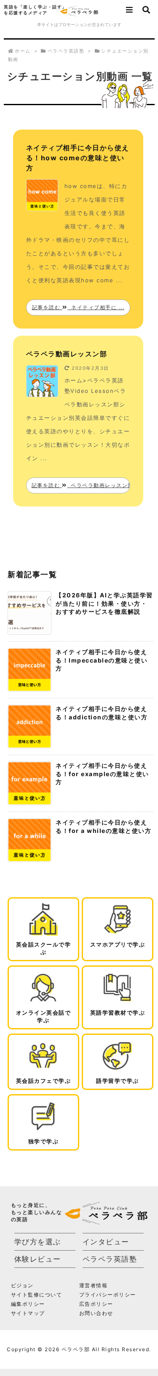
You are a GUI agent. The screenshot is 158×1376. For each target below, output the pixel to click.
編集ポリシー (28, 1304)
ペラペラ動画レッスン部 (66, 354)
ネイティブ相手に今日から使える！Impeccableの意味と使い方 (101, 660)
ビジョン (22, 1285)
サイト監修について (36, 1294)
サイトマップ (28, 1313)
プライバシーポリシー (107, 1294)
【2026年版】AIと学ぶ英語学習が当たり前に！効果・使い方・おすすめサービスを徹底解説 (104, 603)
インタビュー (106, 1242)
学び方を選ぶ (37, 1242)
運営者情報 (93, 1285)
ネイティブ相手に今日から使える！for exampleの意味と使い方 (102, 773)
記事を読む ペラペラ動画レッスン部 (81, 485)
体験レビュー (37, 1259)
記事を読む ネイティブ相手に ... (78, 307)
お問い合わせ (96, 1313)
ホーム (23, 51)
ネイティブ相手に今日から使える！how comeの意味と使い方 (77, 157)
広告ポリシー (96, 1304)
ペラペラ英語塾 (66, 51)
